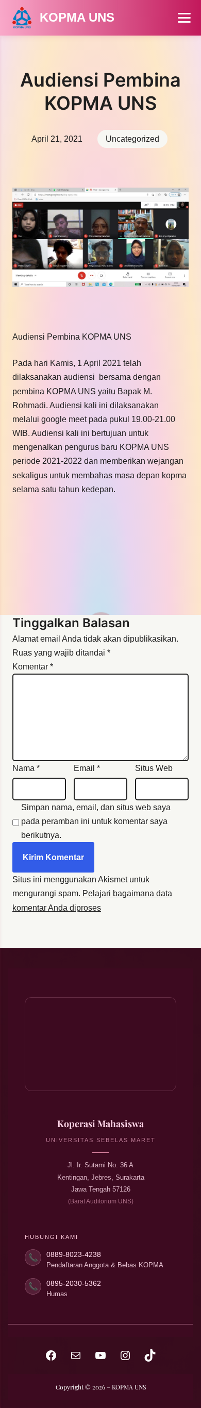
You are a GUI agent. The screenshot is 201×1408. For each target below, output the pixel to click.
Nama (26, 768)
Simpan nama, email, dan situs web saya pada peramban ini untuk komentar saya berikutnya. (96, 821)
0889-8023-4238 (73, 1254)
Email (87, 768)
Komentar (32, 666)
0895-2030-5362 (73, 1283)
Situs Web (154, 768)
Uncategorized (132, 139)
